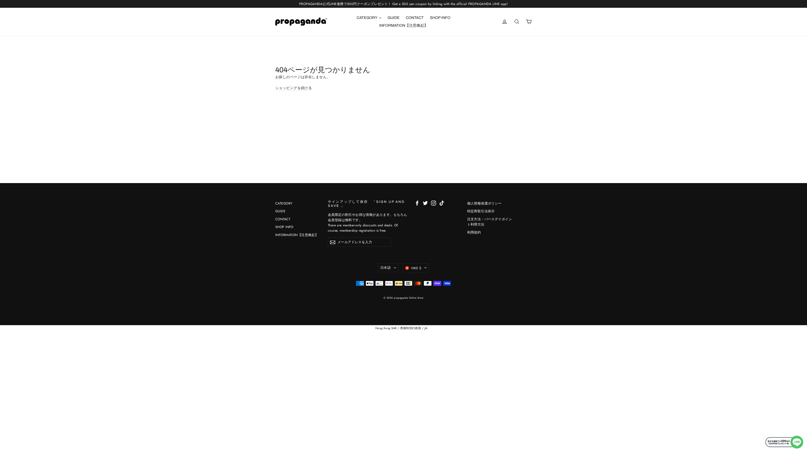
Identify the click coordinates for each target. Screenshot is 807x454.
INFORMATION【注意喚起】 (403, 25)
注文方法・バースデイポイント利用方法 (489, 222)
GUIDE (394, 18)
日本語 (385, 267)
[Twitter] (425, 203)
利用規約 (474, 232)
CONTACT (415, 18)
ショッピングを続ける (293, 87)
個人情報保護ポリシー (484, 203)
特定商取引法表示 (481, 211)
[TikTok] (441, 203)
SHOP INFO (440, 18)
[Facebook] (417, 203)
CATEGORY (367, 18)
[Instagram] (433, 203)
